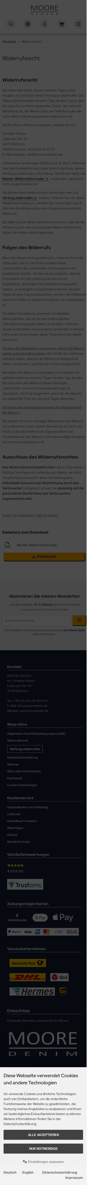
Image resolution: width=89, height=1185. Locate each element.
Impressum (74, 1177)
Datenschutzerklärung (59, 1172)
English (27, 1172)
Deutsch (10, 1172)
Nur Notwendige (43, 1148)
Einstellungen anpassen (45, 1162)
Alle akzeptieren (43, 1135)
